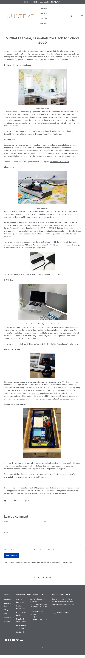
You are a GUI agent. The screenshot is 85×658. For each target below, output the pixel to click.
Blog (6, 610)
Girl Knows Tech (35, 324)
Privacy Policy (47, 562)
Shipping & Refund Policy (21, 620)
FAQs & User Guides (21, 613)
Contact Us (20, 632)
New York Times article (59, 162)
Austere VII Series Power (28, 245)
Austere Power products (14, 222)
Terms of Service (62, 562)
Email (45, 521)
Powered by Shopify (42, 648)
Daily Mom (45, 208)
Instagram (43, 477)
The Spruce (57, 134)
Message (7, 533)
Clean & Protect (37, 393)
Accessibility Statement (21, 626)
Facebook (31, 477)
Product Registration (21, 607)
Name (6, 521)
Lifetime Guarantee (20, 600)
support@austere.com (38, 604)
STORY (44, 18)
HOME (44, 8)
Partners (7, 621)
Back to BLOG (44, 577)
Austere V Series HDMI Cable (51, 324)
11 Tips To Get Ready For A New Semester (61, 344)
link (13, 131)
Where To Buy (7, 604)
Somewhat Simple (45, 108)
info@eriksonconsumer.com (40, 617)
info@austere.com (24, 474)
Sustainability (8, 618)
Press (6, 614)
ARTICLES (43, 23)
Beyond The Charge (52, 274)
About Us (7, 599)
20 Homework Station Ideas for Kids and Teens (28, 134)
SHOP (43, 13)
